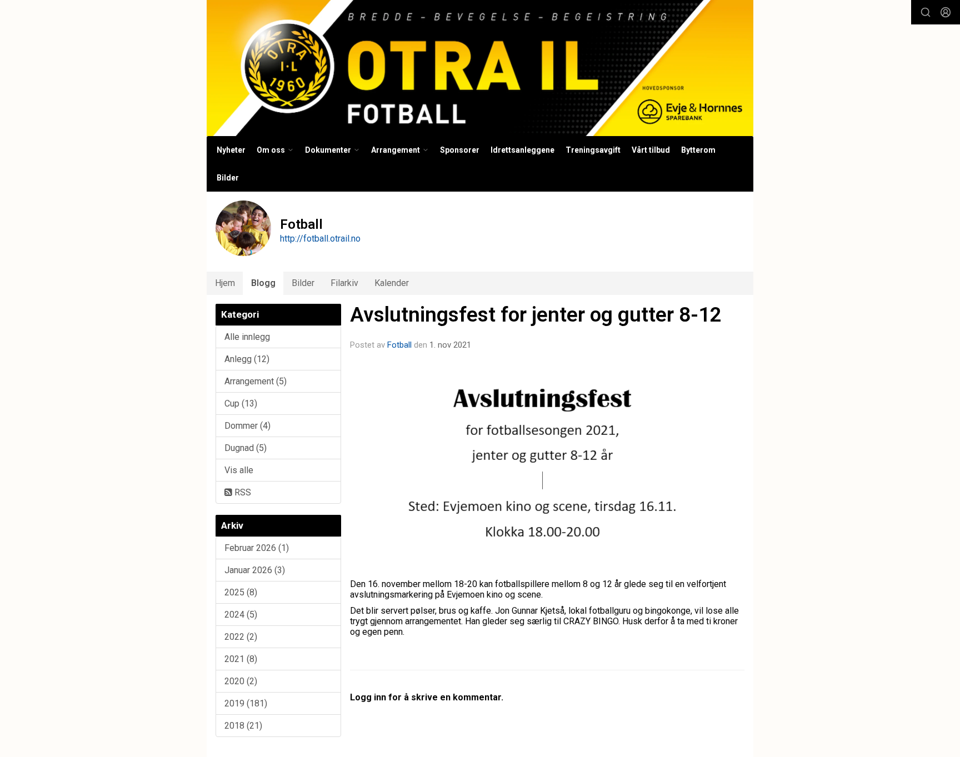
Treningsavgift (593, 150)
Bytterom (698, 150)
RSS (241, 492)
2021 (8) (240, 659)
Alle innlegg (247, 337)
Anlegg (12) (246, 359)
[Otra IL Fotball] (480, 68)
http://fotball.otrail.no (320, 238)
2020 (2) (240, 681)
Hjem (225, 283)
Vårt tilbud (651, 150)
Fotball (399, 345)
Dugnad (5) (245, 448)
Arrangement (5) (255, 381)
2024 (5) (240, 614)
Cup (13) (240, 403)
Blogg (263, 283)
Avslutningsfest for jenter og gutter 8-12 (536, 315)
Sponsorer (459, 150)
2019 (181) (245, 703)
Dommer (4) (247, 425)
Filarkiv (344, 283)
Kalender (391, 283)
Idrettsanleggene (522, 150)
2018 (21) (243, 725)
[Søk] (926, 12)
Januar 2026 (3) (254, 570)
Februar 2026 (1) (256, 548)
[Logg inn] (946, 12)
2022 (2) (240, 636)
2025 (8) (240, 592)
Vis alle (238, 470)
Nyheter (231, 150)
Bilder (228, 177)
